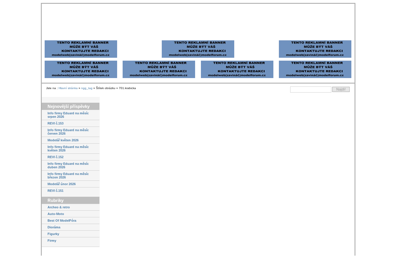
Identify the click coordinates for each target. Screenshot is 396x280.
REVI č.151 (55, 208)
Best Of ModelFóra (62, 238)
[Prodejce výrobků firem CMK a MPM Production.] (332, 212)
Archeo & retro (59, 224)
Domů (50, 34)
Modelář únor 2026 (62, 201)
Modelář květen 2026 (63, 157)
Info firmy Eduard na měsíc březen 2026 (68, 192)
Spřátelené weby (74, 34)
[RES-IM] (237, 97)
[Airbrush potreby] (315, 97)
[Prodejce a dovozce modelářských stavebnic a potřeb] (332, 173)
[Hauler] (158, 97)
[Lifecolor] (80, 97)
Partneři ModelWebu (109, 34)
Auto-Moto (56, 231)
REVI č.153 (55, 140)
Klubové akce (58, 271)
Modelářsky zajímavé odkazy (183, 34)
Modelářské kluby (143, 34)
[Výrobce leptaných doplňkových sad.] (332, 188)
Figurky (53, 251)
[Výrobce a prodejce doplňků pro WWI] (332, 144)
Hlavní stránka (68, 105)
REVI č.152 (55, 174)
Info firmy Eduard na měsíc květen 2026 (68, 165)
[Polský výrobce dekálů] (332, 246)
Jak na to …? (58, 264)
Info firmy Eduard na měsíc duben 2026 (68, 182)
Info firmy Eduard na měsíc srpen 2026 (68, 132)
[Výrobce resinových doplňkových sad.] (332, 260)
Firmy (52, 258)
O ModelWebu (221, 34)
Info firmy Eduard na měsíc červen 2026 (68, 149)
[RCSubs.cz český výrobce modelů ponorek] (332, 226)
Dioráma (54, 244)
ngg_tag (86, 105)
